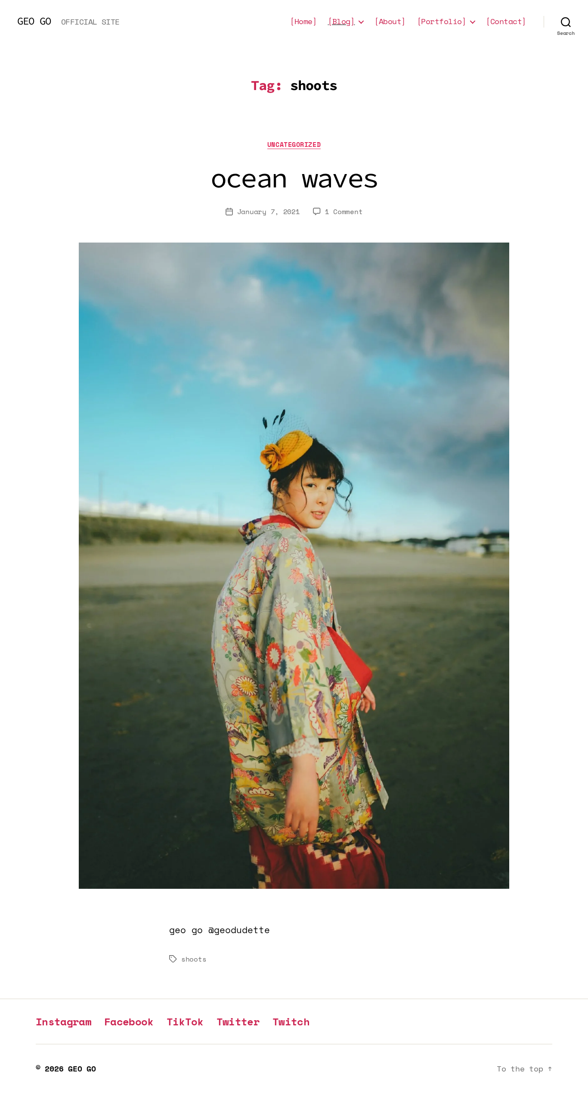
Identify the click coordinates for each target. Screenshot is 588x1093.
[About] (390, 21)
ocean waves (294, 177)
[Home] (303, 21)
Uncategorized (294, 144)
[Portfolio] (442, 21)
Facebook (129, 1021)
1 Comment (344, 211)
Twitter (238, 1021)
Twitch (290, 1021)
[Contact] (506, 21)
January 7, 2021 (268, 211)
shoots (193, 959)
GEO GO (34, 21)
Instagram (63, 1021)
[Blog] (341, 21)
